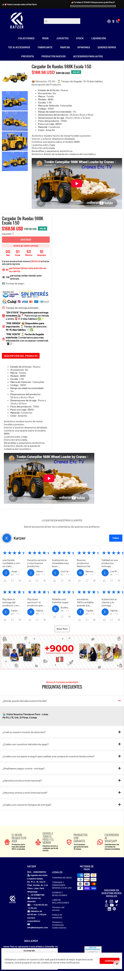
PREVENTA (27, 56)
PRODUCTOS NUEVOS (53, 56)
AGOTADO (25, 239)
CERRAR (109, 960)
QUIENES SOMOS (107, 47)
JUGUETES (62, 38)
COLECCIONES (26, 38)
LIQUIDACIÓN (98, 38)
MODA (45, 38)
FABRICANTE (45, 47)
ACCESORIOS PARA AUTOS (88, 56)
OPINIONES (83, 47)
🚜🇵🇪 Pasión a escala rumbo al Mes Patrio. (19, 4)
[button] (12, 564)
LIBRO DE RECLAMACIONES (60, 901)
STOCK (80, 38)
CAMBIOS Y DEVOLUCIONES (59, 893)
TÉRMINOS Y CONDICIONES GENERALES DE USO (62, 885)
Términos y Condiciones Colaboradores (59, 925)
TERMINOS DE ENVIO (62, 877)
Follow (116, 538)
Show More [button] (62, 628)
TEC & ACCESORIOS (19, 47)
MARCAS (65, 47)
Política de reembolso (57, 916)
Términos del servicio (58, 908)
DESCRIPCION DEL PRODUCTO (21, 355)
